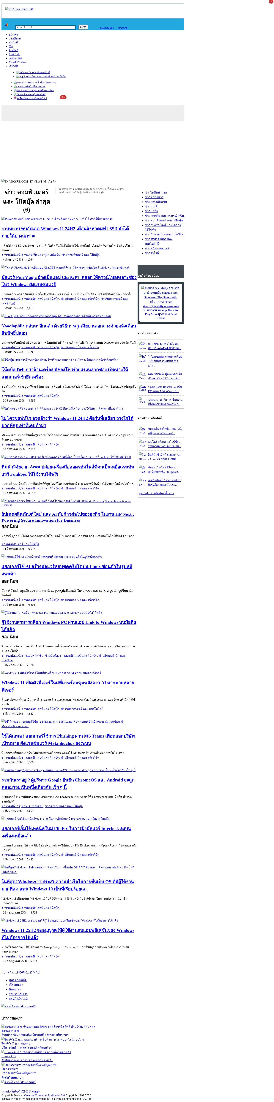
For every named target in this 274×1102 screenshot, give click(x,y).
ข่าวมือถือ (51, 655)
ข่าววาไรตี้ (152, 253)
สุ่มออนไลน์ (39, 94)
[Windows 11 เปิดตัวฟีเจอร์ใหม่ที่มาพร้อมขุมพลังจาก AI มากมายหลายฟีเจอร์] (69, 673)
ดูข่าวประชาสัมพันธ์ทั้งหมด (156, 493)
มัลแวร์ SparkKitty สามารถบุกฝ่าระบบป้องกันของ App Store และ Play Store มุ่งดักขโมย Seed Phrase (161, 312)
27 (30, 972)
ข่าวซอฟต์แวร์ (10, 254)
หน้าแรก (13, 34)
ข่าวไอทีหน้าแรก (156, 192)
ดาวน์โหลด (15, 38)
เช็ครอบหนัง (15, 58)
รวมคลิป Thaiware (18, 62)
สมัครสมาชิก (106, 28)
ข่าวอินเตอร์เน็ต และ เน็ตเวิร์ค (80, 298)
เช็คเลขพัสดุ (47, 90)
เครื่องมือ (13, 66)
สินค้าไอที (14, 54)
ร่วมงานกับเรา (18, 994)
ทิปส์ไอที (13, 50)
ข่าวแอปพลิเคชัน (32, 655)
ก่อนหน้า (7, 972)
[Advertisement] (137, 149)
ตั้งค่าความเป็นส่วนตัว (15, 1086)
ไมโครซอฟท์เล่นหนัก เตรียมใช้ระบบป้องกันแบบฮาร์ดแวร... (165, 361)
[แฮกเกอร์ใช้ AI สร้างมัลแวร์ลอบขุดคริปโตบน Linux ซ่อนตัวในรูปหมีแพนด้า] (69, 556)
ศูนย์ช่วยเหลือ (18, 980)
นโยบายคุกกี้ (77, 1086)
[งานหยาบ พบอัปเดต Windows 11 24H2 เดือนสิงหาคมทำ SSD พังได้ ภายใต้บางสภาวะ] (69, 219)
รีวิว (11, 46)
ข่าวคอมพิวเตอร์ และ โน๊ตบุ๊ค (81, 254)
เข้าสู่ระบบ (122, 28)
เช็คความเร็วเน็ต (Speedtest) (41, 82)
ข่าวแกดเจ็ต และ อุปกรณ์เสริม (40, 254)
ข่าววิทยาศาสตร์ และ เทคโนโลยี (82, 709)
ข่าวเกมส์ (151, 206)
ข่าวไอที (13, 42)
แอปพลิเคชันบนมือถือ (54, 76)
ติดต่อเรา (15, 989)
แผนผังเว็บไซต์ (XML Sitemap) (20, 1091)
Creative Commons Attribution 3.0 (44, 1095)
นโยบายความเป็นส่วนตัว (49, 1086)
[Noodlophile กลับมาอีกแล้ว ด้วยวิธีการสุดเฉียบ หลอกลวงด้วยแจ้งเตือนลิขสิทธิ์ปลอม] (69, 316)
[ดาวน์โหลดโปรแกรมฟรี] (19, 9)
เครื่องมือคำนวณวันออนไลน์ (32, 98)
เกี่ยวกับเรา (16, 984)
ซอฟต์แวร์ (44, 72)
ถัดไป (36, 972)
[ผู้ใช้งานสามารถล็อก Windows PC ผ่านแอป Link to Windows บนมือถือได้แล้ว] (69, 612)
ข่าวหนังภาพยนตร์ (157, 248)
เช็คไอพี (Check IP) (36, 86)
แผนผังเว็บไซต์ (18, 998)
